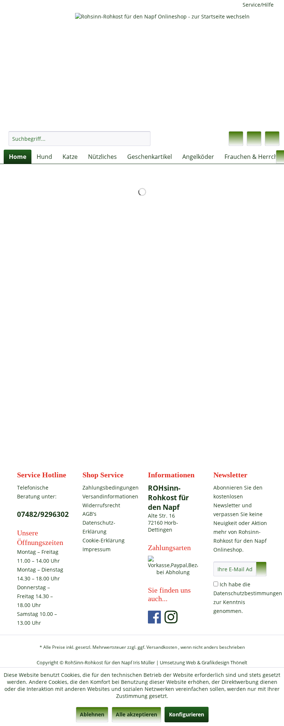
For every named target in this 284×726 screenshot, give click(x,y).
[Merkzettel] (236, 138)
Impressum (96, 549)
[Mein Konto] (254, 138)
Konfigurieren (186, 714)
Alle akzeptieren (136, 714)
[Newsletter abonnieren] (261, 569)
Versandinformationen (107, 496)
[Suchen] (144, 138)
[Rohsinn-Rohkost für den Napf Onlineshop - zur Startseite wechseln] (144, 68)
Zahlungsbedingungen (107, 487)
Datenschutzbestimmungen (247, 593)
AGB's (89, 513)
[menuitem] (80, 138)
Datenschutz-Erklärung (98, 527)
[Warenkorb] (272, 138)
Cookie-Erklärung (103, 540)
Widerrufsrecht (101, 505)
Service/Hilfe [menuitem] (258, 4)
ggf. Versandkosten (157, 647)
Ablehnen (92, 714)
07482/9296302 (43, 514)
